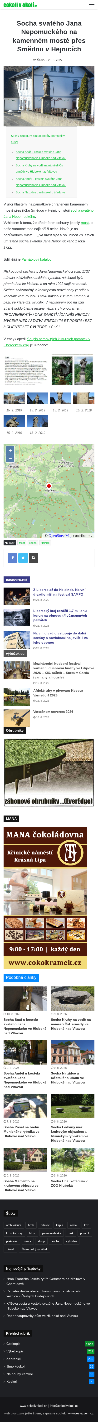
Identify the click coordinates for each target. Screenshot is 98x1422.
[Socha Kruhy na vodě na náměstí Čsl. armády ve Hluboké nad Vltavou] (72, 998)
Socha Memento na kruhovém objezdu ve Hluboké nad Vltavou (21, 1185)
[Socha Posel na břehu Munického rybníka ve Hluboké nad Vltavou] (25, 1106)
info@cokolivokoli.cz (64, 1406)
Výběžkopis (15, 1351)
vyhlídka (71, 1241)
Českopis (13, 1344)
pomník (85, 1233)
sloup (41, 1241)
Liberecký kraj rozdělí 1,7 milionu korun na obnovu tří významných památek (60, 615)
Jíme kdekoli (15, 1366)
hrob (31, 1225)
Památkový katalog (36, 259)
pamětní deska (51, 1233)
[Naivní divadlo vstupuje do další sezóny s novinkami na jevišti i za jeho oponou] (17, 640)
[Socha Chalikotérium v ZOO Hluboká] (72, 1160)
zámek (10, 1249)
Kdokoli (11, 1381)
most (85, 223)
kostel (74, 1225)
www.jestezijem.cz (81, 1413)
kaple (59, 1225)
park (71, 1233)
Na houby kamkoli (19, 1374)
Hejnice (45, 542)
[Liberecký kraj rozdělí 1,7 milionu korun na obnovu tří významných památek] (17, 617)
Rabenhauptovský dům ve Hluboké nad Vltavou (42, 1316)
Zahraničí (13, 1359)
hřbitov (45, 1225)
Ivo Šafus (38, 60)
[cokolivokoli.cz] (20, 4)
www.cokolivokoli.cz (33, 1406)
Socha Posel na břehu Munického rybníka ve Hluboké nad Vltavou (21, 1131)
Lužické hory (14, 1233)
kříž (86, 1225)
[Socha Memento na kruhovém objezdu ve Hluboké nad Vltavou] (25, 1160)
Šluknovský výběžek (34, 1249)
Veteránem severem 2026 (53, 711)
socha (32, 542)
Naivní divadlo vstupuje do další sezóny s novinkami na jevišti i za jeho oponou (60, 637)
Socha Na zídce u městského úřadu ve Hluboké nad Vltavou (68, 1077)
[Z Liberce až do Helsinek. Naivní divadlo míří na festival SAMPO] (17, 596)
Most (22, 542)
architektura (13, 1225)
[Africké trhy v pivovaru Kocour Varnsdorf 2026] (17, 697)
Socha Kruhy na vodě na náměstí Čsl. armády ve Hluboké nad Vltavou (71, 1024)
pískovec (12, 1241)
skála (27, 1241)
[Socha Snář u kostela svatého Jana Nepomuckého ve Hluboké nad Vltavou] (25, 998)
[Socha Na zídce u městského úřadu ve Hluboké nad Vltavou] (72, 1052)
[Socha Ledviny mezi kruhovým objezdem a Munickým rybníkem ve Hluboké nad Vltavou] (72, 1106)
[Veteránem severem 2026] (17, 718)
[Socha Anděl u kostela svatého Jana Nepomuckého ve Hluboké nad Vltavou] (25, 1052)
